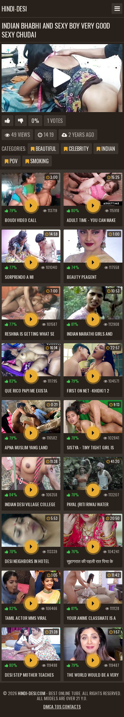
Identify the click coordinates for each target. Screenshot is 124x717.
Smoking (39, 161)
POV (12, 161)
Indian (107, 148)
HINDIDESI (14, 8)
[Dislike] (21, 120)
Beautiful (45, 148)
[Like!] (7, 120)
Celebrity (78, 148)
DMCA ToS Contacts (62, 706)
